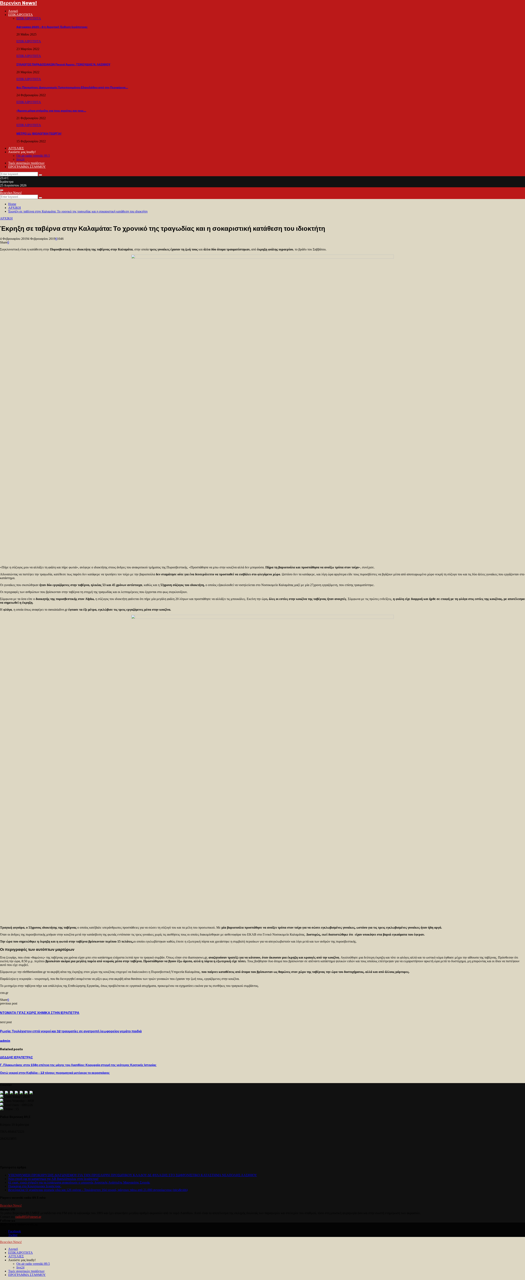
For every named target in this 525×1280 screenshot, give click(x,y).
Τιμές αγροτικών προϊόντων (26, 163)
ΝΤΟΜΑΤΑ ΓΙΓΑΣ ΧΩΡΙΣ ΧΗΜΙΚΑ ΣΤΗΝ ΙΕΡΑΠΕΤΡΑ (39, 1013)
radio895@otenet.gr (28, 1216)
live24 (20, 159)
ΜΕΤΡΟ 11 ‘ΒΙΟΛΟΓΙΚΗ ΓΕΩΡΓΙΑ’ (39, 133)
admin (5, 1041)
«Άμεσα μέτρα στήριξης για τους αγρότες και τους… (51, 110)
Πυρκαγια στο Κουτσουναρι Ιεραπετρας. (34, 1186)
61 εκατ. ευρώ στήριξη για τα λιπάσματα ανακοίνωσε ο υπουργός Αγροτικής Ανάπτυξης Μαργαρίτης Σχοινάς (79, 1182)
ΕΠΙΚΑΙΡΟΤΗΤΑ (20, 14)
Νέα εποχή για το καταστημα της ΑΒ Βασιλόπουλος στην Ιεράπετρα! (53, 1179)
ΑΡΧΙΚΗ (6, 218)
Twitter (12, 1235)
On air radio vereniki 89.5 (33, 155)
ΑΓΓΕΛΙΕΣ (16, 148)
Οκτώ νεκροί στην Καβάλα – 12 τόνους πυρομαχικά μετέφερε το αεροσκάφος (55, 1073)
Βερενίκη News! (18, 3)
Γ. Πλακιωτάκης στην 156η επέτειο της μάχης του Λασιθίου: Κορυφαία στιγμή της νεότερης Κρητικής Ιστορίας (78, 1065)
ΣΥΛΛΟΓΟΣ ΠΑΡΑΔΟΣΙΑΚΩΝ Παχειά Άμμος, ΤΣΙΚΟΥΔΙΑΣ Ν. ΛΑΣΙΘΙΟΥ (63, 64)
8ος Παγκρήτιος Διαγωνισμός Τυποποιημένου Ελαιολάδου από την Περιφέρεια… (72, 87)
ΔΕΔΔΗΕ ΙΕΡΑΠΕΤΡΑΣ (16, 1057)
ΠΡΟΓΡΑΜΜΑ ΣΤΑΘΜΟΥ (27, 166)
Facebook (14, 1231)
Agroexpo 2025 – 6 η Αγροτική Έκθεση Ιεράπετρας (52, 27)
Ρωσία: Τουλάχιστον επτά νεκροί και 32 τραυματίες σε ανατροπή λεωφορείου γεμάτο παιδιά (71, 1031)
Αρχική (13, 11)
